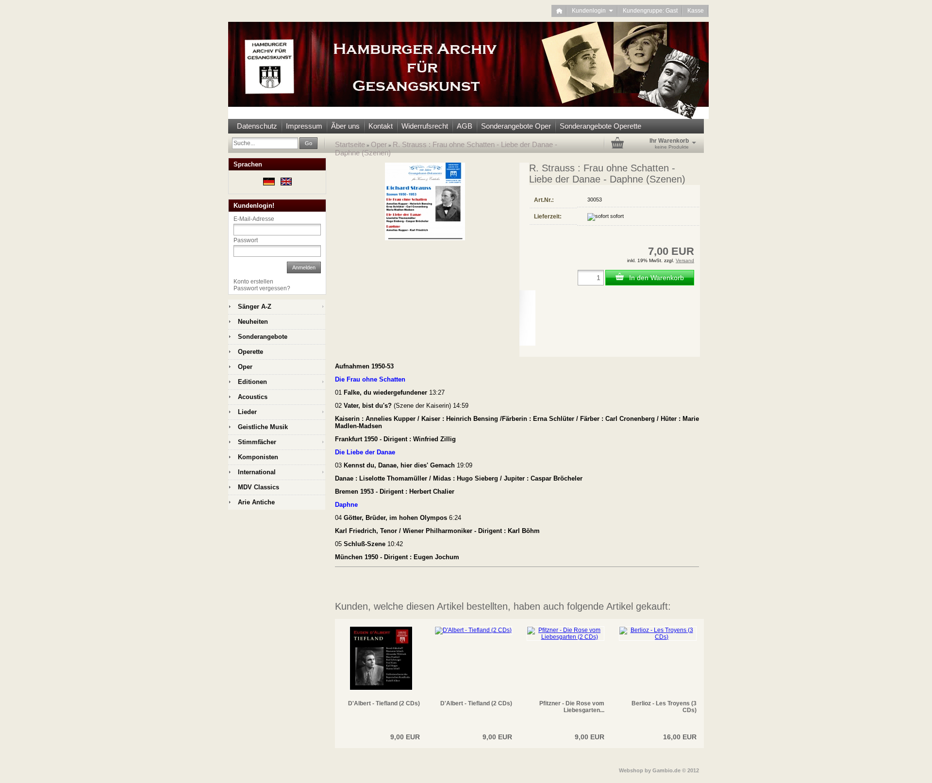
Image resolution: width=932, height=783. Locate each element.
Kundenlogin (592, 10)
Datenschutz (257, 126)
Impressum (304, 126)
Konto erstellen (253, 281)
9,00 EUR (405, 737)
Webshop (631, 770)
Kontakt (380, 126)
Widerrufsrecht (424, 126)
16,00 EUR (680, 737)
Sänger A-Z (254, 306)
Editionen (252, 381)
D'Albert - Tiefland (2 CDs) (384, 703)
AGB (464, 126)
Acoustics (252, 396)
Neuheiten (253, 321)
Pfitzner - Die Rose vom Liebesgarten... (571, 707)
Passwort (245, 240)
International (257, 472)
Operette (250, 351)
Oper (379, 144)
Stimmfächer (257, 442)
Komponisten (258, 457)
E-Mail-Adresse (253, 219)
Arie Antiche (256, 502)
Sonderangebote (262, 336)
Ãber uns (345, 126)
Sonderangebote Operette (600, 126)
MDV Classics (258, 487)
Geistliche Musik (263, 427)
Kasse (695, 10)
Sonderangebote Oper (516, 126)
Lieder (247, 412)
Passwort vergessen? (261, 288)
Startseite (350, 144)
